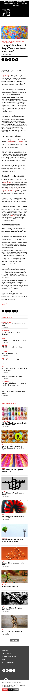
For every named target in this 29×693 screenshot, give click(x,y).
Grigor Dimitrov (11, 162)
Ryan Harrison (10, 188)
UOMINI (3, 42)
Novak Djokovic (5, 146)
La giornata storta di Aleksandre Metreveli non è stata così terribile (13, 447)
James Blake (14, 190)
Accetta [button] (5, 689)
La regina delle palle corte (9, 353)
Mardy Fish (4, 188)
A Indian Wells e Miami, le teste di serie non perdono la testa (14, 424)
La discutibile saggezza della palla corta (13, 563)
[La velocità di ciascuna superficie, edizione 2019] (14, 460)
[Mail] (10, 670)
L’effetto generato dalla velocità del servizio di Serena (13, 517)
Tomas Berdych (10, 141)
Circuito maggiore (6, 421)
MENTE (3, 41)
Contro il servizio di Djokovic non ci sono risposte (13, 632)
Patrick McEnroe (7, 182)
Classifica (4, 538)
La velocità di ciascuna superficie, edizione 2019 (12, 470)
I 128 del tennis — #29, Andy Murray (11, 347)
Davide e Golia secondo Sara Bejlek (11, 377)
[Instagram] (3, 670)
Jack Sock (13, 215)
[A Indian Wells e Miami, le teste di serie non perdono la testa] (14, 413)
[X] (6, 59)
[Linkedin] (13, 59)
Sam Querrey (18, 188)
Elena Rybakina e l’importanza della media (13, 340)
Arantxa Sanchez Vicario (6, 322)
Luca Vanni (12, 132)
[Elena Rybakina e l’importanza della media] (14, 483)
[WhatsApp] (16, 59)
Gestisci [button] (16, 689)
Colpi (2, 366)
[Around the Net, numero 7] (14, 576)
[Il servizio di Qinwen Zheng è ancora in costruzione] (14, 598)
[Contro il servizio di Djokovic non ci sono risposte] (14, 621)
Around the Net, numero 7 (10, 586)
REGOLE (16, 41)
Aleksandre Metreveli (7, 444)
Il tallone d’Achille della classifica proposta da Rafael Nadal (12, 540)
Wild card (21, 41)
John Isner (7, 190)
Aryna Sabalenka (5, 351)
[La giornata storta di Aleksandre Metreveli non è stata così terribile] (14, 436)
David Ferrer (13, 146)
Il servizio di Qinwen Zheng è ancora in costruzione (14, 608)
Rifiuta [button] (10, 689)
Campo (3, 468)
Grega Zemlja (9, 42)
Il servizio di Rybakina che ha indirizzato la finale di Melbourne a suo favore (13, 384)
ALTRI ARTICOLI (14, 640)
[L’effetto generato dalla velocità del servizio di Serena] (14, 506)
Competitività (9, 41)
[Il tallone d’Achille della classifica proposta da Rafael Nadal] (14, 530)
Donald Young (19, 181)
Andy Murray (4, 345)
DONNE (3, 339)
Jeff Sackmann (6, 54)
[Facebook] (2, 59)
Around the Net (5, 584)
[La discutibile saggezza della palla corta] (14, 553)
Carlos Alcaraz (4, 358)
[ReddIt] (9, 59)
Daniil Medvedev (5, 330)
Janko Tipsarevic (19, 141)
